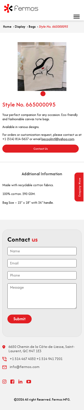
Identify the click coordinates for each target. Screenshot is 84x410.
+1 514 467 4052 (23, 358)
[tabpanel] (42, 66)
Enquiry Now (79, 187)
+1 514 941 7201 (50, 358)
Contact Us (40, 149)
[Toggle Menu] (79, 16)
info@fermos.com (24, 366)
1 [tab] (42, 94)
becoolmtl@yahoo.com (57, 139)
